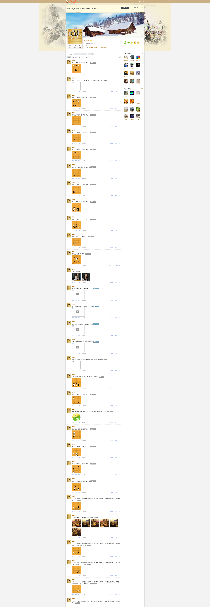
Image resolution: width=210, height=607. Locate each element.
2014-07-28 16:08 (76, 126)
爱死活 (86, 41)
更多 (142, 53)
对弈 (90, 47)
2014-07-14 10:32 (76, 282)
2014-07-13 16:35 (76, 353)
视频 (87, 57)
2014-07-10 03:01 (76, 422)
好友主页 (71, 54)
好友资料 (77, 54)
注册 (140, 1)
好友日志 (91, 54)
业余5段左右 (104, 47)
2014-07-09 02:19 (76, 594)
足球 (95, 47)
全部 (69, 57)
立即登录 (140, 8)
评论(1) (119, 265)
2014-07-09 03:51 (76, 474)
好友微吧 (84, 54)
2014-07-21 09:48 (76, 213)
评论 (120, 74)
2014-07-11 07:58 (76, 370)
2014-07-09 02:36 (76, 556)
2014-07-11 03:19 (76, 388)
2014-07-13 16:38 (76, 300)
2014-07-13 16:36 (76, 335)
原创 (73, 57)
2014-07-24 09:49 (76, 178)
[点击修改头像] (75, 36)
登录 (143, 1)
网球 (97, 47)
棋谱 (92, 47)
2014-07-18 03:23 (76, 247)
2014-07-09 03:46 (76, 492)
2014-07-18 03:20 (76, 265)
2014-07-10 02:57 (76, 440)
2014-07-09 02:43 (76, 537)
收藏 (116, 74)
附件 (83, 57)
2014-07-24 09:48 (76, 195)
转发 (76, 57)
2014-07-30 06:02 (76, 91)
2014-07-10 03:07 (76, 405)
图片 (80, 57)
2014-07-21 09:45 (76, 230)
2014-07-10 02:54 (76, 457)
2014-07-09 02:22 (76, 575)
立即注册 (125, 8)
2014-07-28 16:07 (76, 143)
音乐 (100, 47)
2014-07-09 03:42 (76, 511)
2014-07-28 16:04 (76, 160)
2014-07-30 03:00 (76, 108)
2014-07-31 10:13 (76, 74)
